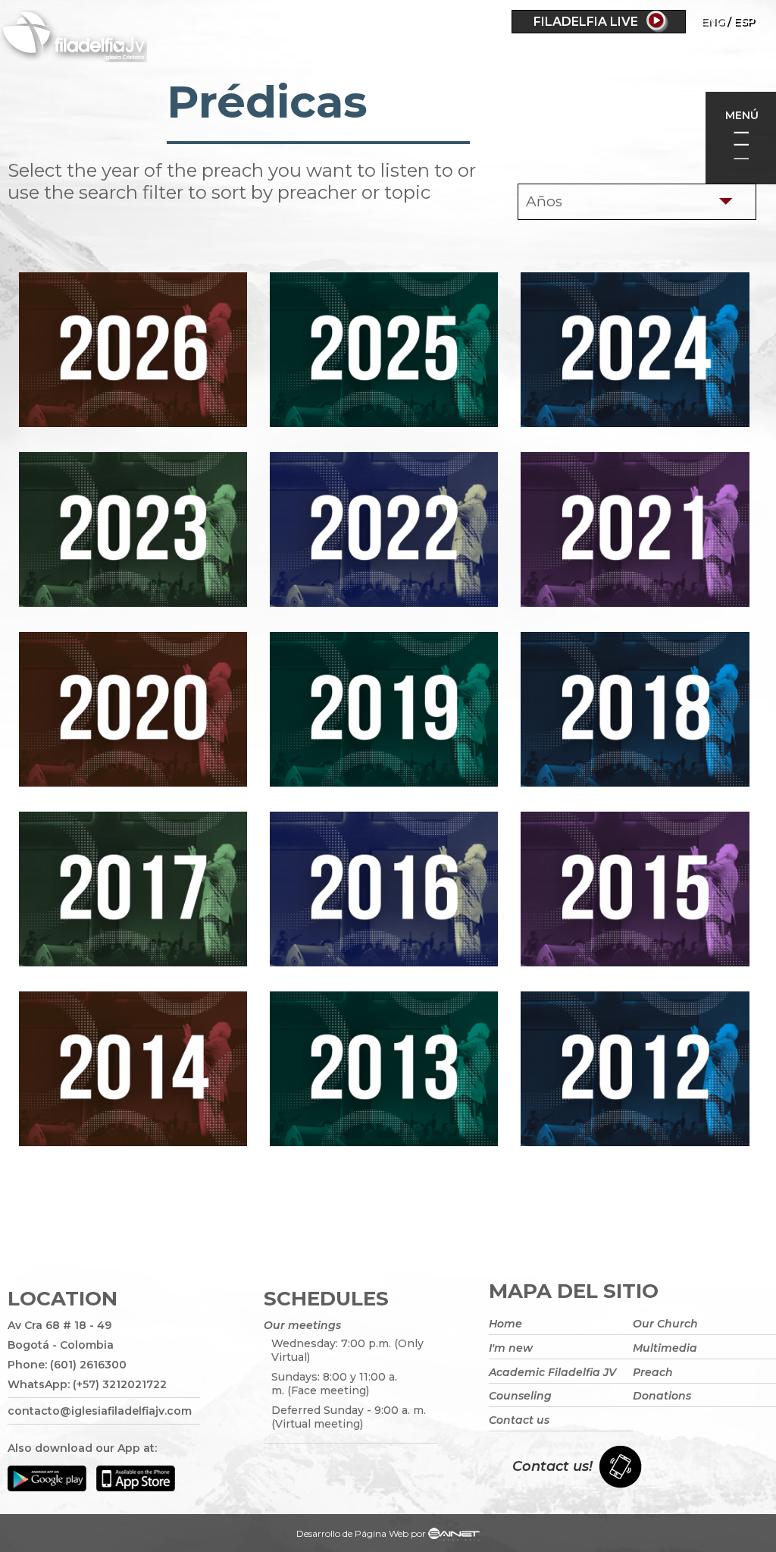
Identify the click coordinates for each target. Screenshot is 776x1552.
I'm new (511, 1348)
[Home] (116, 39)
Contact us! (552, 1466)
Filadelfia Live (586, 21)
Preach (653, 1372)
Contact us (519, 1420)
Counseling (520, 1396)
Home (505, 1324)
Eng (712, 21)
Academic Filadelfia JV (552, 1372)
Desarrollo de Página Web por (361, 1533)
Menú (742, 115)
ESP (744, 21)
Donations (662, 1396)
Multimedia (665, 1348)
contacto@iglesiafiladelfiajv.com (100, 1411)
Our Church (665, 1324)
